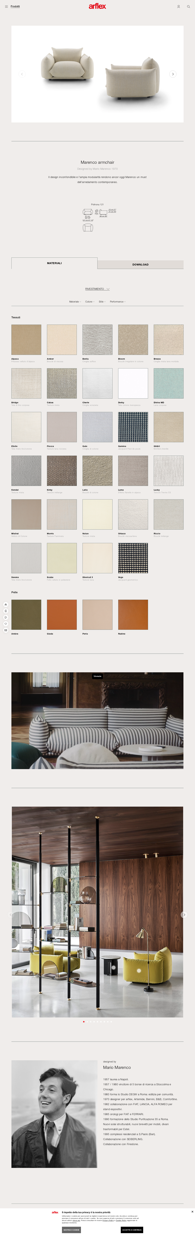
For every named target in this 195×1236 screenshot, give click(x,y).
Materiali (54, 263)
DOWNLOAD (140, 264)
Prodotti (15, 6)
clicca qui (76, 1220)
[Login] (178, 6)
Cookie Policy (121, 1220)
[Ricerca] (188, 6)
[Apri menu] (6, 6)
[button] (172, 74)
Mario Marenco (102, 168)
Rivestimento (94, 288)
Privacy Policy (108, 1220)
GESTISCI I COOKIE (71, 1230)
